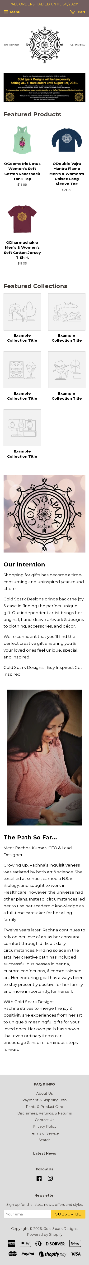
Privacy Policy (44, 1126)
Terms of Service (44, 1133)
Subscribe (68, 1214)
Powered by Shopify (44, 1234)
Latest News (44, 1153)
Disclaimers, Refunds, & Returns (44, 1113)
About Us (44, 1093)
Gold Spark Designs (60, 1229)
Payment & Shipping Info (44, 1100)
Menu (14, 12)
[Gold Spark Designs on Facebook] (39, 1179)
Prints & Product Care (44, 1107)
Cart (81, 12)
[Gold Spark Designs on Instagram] (50, 1179)
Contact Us (44, 1120)
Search (45, 1140)
